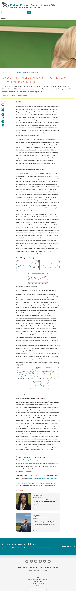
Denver (13, 8)
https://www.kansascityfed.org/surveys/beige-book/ (43, 478)
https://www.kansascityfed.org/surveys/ (27, 460)
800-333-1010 (38, 585)
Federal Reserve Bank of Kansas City (32, 5)
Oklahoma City (25, 8)
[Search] (29, 12)
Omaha (37, 8)
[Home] (5, 5)
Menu (4, 18)
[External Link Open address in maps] (38, 577)
